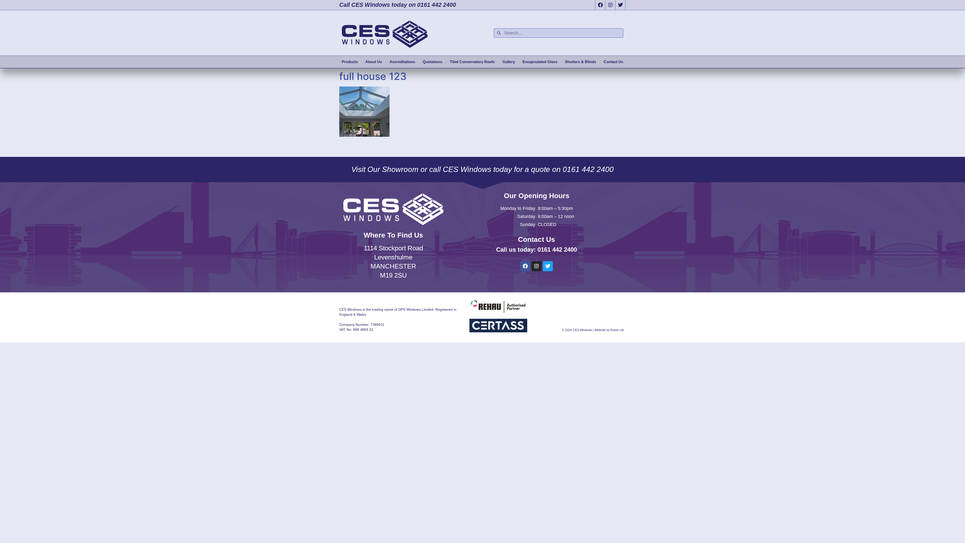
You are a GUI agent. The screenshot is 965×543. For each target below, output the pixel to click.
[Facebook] (600, 5)
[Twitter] (620, 5)
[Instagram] (610, 5)
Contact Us (613, 62)
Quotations (432, 62)
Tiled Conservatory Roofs (472, 62)
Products (350, 62)
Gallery (508, 62)
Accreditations (402, 62)
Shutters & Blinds (580, 62)
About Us (373, 62)
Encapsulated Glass (539, 62)
